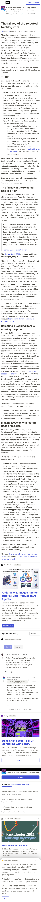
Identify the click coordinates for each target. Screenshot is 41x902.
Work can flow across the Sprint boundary (16, 800)
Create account (33, 3)
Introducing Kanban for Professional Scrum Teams (19, 793)
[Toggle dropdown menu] (38, 564)
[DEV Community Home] (7, 3)
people (5, 31)
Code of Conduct (14, 709)
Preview (18, 647)
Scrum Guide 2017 (12, 254)
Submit (8, 647)
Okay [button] (5, 898)
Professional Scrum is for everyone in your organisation (16, 809)
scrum (20, 31)
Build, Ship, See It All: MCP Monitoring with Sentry (18, 742)
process (12, 31)
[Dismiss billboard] (38, 860)
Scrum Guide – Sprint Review (15, 250)
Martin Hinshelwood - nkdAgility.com (20, 8)
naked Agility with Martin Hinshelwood (20, 10)
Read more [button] (20, 760)
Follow (20, 777)
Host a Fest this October (15, 845)
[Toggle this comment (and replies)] (2, 657)
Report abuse (27, 709)
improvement (29, 31)
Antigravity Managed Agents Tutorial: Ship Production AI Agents (20, 596)
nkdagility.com (22, 14)
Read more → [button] (8, 626)
